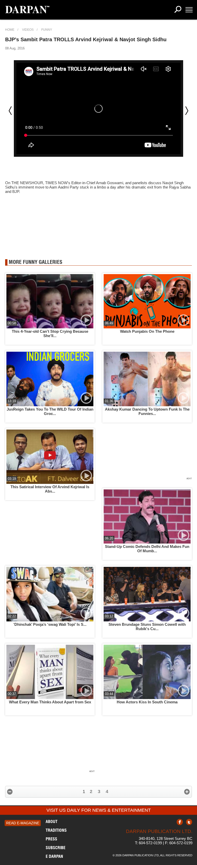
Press (51, 838)
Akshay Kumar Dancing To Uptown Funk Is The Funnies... (147, 411)
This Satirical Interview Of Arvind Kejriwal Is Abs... (50, 489)
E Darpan (54, 856)
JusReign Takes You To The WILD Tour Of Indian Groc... (50, 411)
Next (186, 110)
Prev (10, 110)
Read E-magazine (22, 823)
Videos (28, 30)
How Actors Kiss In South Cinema (147, 702)
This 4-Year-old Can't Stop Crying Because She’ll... (50, 333)
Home (9, 30)
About (51, 821)
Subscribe (55, 847)
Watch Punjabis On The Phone (147, 331)
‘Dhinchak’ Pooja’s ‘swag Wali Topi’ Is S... (49, 624)
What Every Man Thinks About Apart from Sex (50, 702)
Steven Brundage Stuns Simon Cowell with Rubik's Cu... (147, 626)
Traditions (56, 830)
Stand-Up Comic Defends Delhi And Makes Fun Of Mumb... (147, 548)
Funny (46, 30)
